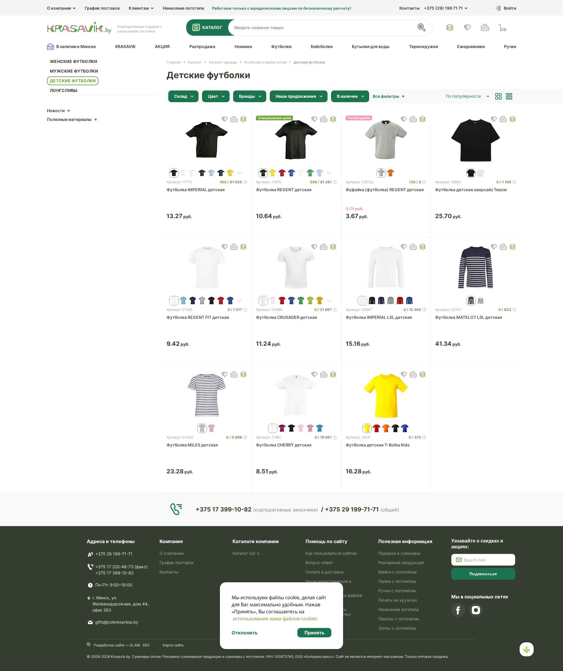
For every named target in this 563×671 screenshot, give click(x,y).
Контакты (409, 8)
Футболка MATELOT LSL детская (468, 317)
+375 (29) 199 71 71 (443, 8)
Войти (510, 8)
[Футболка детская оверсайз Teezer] (475, 140)
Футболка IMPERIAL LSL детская (379, 317)
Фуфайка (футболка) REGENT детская (385, 189)
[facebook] (458, 610)
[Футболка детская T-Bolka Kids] (386, 396)
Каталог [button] (212, 27)
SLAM (134, 645)
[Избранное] (450, 27)
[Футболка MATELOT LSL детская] (475, 268)
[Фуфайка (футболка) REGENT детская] (386, 140)
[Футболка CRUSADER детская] (296, 268)
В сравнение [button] (234, 119)
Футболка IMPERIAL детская (196, 189)
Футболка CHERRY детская (283, 444)
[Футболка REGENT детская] (296, 140)
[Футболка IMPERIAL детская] (207, 140)
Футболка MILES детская (192, 444)
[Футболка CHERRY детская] (296, 396)
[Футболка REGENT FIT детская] (207, 268)
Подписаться (483, 573)
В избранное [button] (224, 119)
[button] (243, 119)
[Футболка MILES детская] (207, 396)
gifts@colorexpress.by (116, 621)
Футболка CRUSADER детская (286, 317)
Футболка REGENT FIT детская (198, 317)
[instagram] (476, 610)
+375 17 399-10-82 (114, 572)
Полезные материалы (69, 119)
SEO (146, 645)
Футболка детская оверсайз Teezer (471, 189)
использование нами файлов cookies (275, 618)
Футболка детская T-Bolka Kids (378, 444)
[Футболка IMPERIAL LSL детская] (386, 268)
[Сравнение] (485, 27)
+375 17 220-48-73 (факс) (121, 566)
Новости (56, 110)
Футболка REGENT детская (283, 189)
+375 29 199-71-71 (114, 553)
